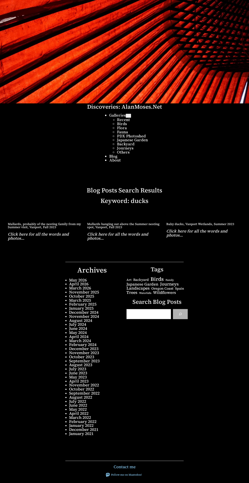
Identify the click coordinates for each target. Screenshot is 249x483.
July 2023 (77, 369)
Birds (157, 279)
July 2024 (77, 324)
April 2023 (79, 381)
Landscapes (138, 288)
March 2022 (80, 417)
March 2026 (80, 288)
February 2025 (82, 304)
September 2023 (84, 361)
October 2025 (81, 296)
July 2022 (77, 401)
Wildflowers (164, 292)
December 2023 (83, 348)
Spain (179, 288)
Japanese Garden (142, 284)
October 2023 (81, 357)
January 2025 (81, 308)
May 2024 (78, 332)
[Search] (180, 314)
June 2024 (78, 328)
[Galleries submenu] (128, 116)
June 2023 (78, 373)
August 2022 (80, 397)
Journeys (169, 284)
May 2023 (78, 377)
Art (129, 279)
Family (170, 280)
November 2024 (84, 316)
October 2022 (81, 389)
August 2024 (80, 320)
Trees (131, 292)
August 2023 (80, 365)
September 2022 (84, 393)
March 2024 (80, 340)
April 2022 (79, 413)
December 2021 (83, 429)
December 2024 (83, 312)
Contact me (125, 467)
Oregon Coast (162, 288)
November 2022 (84, 385)
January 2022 (81, 425)
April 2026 (79, 284)
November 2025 (84, 292)
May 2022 (78, 409)
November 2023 (84, 352)
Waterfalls (145, 293)
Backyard (141, 279)
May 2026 (78, 280)
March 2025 (80, 300)
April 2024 (79, 336)
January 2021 (81, 433)
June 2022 (78, 405)
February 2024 (82, 344)
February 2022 (82, 421)
